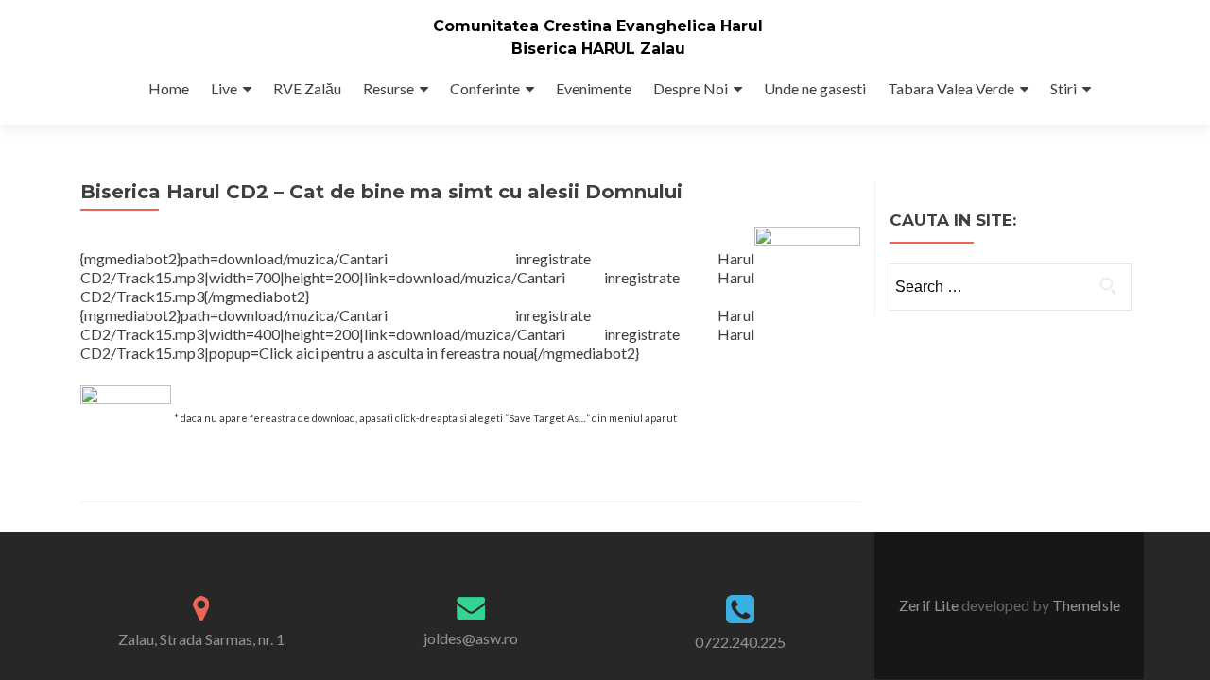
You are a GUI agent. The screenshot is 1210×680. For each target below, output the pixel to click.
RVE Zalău (307, 88)
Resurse (388, 88)
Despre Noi (690, 88)
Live (224, 88)
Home (168, 88)
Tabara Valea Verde (951, 88)
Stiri (1063, 88)
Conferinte (485, 88)
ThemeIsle (1086, 605)
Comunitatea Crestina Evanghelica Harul (598, 26)
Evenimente (593, 88)
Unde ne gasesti (815, 88)
